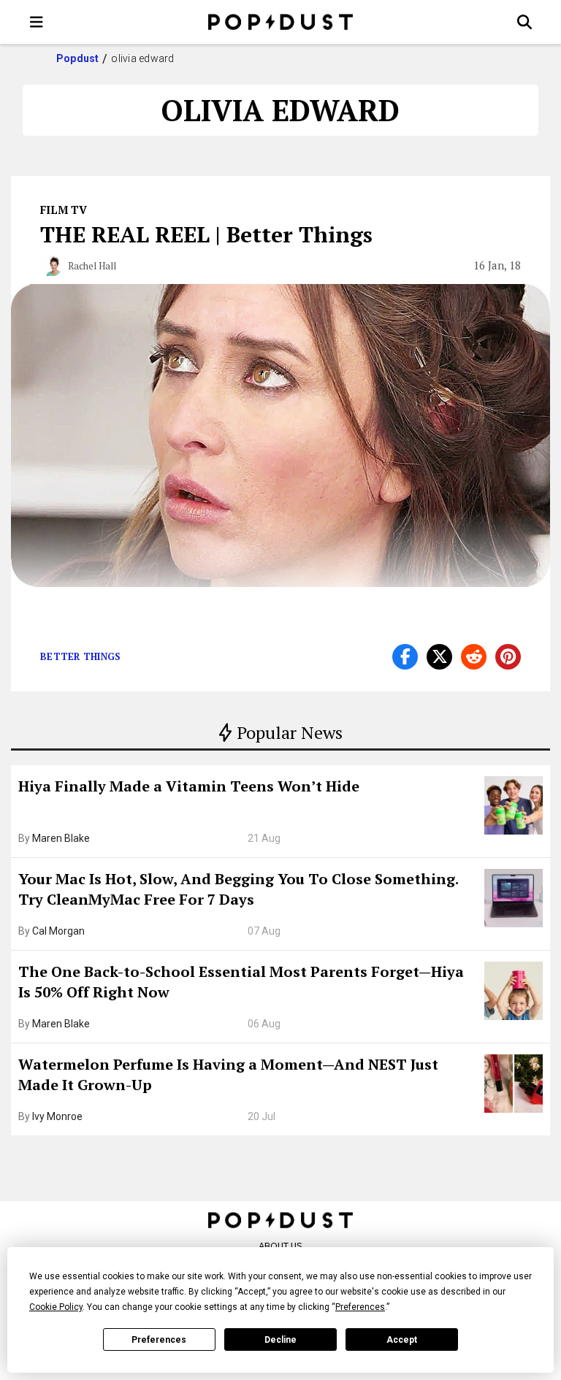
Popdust (77, 58)
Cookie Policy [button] (56, 1307)
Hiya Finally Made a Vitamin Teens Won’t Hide (188, 786)
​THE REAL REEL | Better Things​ (206, 234)
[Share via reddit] (473, 657)
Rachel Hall (92, 265)
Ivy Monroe (57, 1116)
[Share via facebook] (405, 657)
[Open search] (524, 22)
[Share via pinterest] (508, 657)
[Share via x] (439, 657)
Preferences (158, 1340)
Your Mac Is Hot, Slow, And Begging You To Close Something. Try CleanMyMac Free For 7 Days (238, 889)
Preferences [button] (360, 1307)
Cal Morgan (58, 931)
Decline (280, 1340)
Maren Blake (61, 838)
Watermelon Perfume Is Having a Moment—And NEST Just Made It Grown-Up (228, 1074)
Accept (401, 1340)
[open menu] (36, 22)
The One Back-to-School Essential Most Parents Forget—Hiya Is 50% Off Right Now (241, 982)
